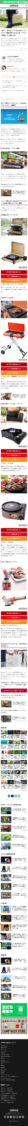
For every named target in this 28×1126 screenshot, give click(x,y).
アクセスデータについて (6, 1078)
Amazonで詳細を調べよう (14, 281)
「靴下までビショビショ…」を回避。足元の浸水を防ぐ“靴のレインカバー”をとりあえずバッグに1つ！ (19, 878)
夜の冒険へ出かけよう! (5, 1062)
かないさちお (25, 839)
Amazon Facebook (7, 125)
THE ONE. (3, 1060)
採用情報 (2, 1067)
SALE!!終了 (20, 799)
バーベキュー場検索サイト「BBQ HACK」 (9, 1093)
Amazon (12, 99)
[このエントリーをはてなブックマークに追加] (15, 796)
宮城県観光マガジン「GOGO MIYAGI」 (9, 1098)
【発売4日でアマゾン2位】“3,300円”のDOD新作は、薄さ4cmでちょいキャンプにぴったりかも (19, 838)
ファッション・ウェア (5, 939)
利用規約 (2, 1072)
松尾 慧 (26, 870)
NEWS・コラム (9, 799)
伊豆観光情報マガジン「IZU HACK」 (8, 1095)
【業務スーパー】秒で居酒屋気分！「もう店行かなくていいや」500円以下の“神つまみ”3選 (19, 908)
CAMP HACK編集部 (12, 56)
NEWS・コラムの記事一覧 (12, 8)
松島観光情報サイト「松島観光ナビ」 (8, 1097)
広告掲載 (2, 1071)
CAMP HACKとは (4, 1045)
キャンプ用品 (3, 930)
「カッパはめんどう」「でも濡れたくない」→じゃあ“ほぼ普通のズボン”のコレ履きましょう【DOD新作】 (19, 869)
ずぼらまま (25, 812)
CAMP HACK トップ (4, 8)
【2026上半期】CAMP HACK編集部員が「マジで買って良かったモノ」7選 (19, 926)
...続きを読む (23, 61)
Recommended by (20, 790)
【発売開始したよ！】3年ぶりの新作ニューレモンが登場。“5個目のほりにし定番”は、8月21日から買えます (19, 820)
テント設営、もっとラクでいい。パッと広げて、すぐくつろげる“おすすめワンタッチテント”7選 (19, 979)
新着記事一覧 (3, 1047)
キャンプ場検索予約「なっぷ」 (7, 1100)
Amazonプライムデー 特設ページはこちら (14, 690)
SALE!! (15, 799)
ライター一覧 (3, 1051)
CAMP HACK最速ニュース (23, 821)
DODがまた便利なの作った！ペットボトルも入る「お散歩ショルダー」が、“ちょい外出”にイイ (19, 847)
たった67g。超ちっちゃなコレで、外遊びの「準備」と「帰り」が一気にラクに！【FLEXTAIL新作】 (19, 861)
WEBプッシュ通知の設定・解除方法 (8, 1080)
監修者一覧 (3, 1053)
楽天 (4, 236)
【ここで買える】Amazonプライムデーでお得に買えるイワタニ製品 (12, 86)
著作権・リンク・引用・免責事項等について (10, 1076)
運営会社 (2, 1065)
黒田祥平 (25, 897)
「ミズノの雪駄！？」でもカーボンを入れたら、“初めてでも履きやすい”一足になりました (19, 895)
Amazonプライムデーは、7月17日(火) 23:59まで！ (13, 91)
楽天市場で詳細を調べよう (14, 272)
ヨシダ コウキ (24, 980)
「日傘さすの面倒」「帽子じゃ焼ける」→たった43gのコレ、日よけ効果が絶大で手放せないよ (19, 935)
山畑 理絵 (25, 939)
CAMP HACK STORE (5, 1054)
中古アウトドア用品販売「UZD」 (7, 1102)
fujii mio (9, 66)
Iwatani (5, 424)
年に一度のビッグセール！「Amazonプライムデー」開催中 (12, 81)
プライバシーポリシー (5, 1074)
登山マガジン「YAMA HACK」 (7, 1088)
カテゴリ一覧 (3, 1049)
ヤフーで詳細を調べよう (14, 276)
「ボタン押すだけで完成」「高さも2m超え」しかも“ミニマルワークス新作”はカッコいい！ (19, 917)
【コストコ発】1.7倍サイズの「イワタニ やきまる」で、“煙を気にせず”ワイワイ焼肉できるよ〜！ (19, 829)
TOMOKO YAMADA (24, 930)
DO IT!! (2, 1058)
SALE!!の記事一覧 (20, 8)
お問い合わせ (3, 1069)
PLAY (2, 1063)
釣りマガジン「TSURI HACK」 (7, 1089)
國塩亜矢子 (25, 912)
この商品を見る (22, 267)
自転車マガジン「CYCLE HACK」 (7, 1091)
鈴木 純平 (25, 862)
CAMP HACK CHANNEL (5, 1056)
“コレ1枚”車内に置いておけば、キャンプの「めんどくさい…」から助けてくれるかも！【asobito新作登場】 (19, 811)
